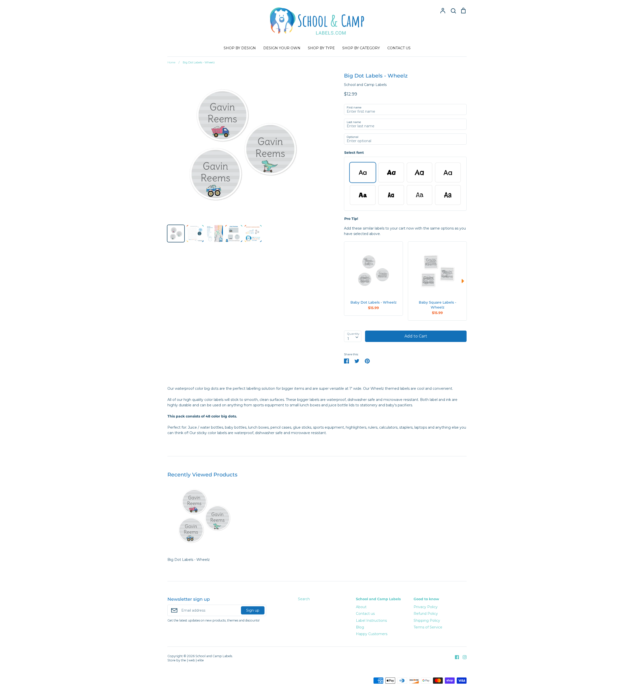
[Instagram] (463, 657)
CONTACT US (399, 48)
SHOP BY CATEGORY (361, 48)
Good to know (426, 599)
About (361, 607)
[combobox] (352, 336)
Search (304, 599)
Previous (346, 281)
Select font (354, 152)
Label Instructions (371, 620)
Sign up (252, 610)
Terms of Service (428, 627)
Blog (360, 627)
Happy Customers (371, 634)
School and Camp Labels (365, 84)
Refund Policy (426, 613)
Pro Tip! (351, 218)
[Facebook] (455, 657)
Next (464, 281)
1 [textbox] (348, 339)
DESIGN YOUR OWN (281, 48)
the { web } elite (192, 660)
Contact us (365, 613)
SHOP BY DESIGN (240, 48)
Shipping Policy (427, 620)
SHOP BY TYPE (321, 48)
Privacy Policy (426, 607)
